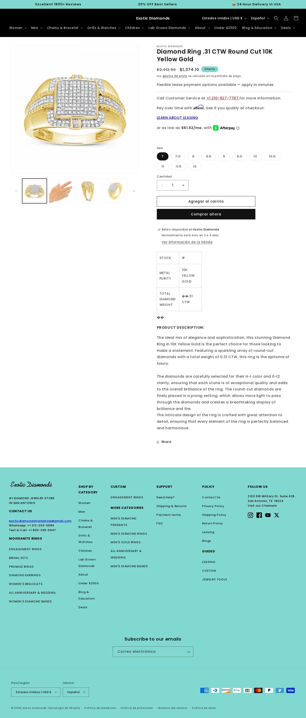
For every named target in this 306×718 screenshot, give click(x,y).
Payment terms (168, 515)
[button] (17, 28)
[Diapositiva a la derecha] (134, 191)
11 (165, 167)
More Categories (127, 508)
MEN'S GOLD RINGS (126, 542)
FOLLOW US (257, 486)
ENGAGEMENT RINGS (25, 549)
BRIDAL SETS (18, 558)
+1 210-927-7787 (223, 98)
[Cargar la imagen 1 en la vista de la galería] (34, 191)
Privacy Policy (213, 506)
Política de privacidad (137, 707)
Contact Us (20, 511)
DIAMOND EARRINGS (25, 575)
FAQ (159, 523)
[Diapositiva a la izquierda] (16, 191)
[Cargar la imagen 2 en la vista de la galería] (61, 191)
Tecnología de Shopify (63, 707)
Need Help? (165, 497)
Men (81, 512)
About (83, 574)
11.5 (181, 167)
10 (258, 157)
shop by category (88, 489)
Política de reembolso (100, 707)
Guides (208, 551)
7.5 (180, 157)
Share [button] (166, 442)
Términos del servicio (172, 707)
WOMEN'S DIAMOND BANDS (30, 601)
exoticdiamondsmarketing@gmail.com (40, 521)
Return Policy (212, 523)
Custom (118, 486)
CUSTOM (209, 571)
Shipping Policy (214, 515)
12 (197, 167)
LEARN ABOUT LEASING (177, 117)
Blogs (206, 541)
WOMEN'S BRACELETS (25, 584)
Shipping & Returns (171, 506)
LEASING (208, 562)
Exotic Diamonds (35, 707)
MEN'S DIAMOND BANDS (129, 566)
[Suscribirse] (188, 652)
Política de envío (204, 707)
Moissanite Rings (25, 538)
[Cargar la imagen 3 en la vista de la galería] (88, 191)
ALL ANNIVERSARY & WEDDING (32, 593)
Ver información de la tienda (187, 242)
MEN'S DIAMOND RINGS (129, 534)
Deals (82, 607)
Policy (208, 486)
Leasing (208, 532)
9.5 (242, 157)
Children (85, 551)
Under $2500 (88, 583)
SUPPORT (164, 486)
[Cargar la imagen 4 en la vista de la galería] (115, 191)
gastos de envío (175, 76)
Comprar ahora (206, 214)
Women (84, 503)
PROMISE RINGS (21, 567)
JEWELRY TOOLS (214, 579)
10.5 (274, 157)
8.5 (211, 157)
